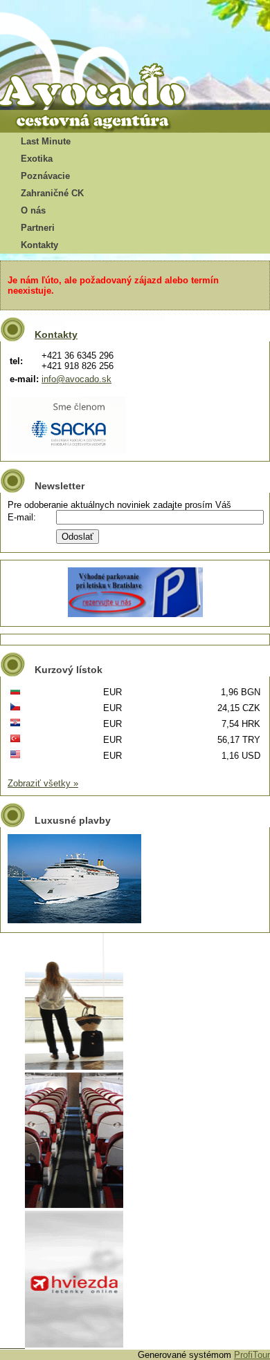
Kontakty (39, 245)
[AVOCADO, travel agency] (104, 87)
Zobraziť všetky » (43, 783)
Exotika (37, 158)
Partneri (38, 228)
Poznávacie (45, 176)
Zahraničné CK (52, 193)
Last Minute (46, 141)
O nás (33, 210)
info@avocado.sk (76, 379)
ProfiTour (252, 1355)
